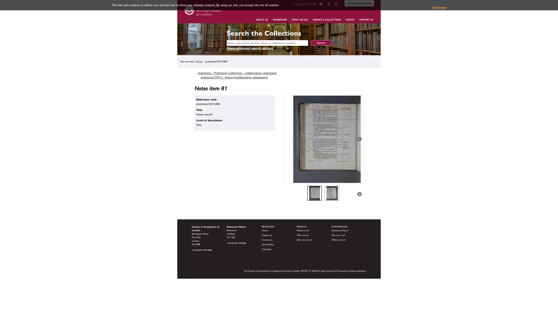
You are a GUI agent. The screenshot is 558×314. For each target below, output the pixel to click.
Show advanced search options (250, 48)
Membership (280, 19)
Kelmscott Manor (340, 230)
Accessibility (268, 244)
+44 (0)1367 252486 (236, 243)
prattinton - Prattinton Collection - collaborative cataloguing (237, 73)
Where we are (339, 239)
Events (350, 19)
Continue (439, 7)
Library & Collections (327, 19)
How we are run (304, 239)
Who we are (303, 235)
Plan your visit (338, 235)
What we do (300, 19)
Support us (267, 235)
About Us (262, 19)
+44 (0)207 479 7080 (202, 250)
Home (199, 61)
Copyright (266, 249)
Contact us (267, 239)
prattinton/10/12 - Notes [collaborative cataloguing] (234, 77)
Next (359, 139)
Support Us (366, 19)
